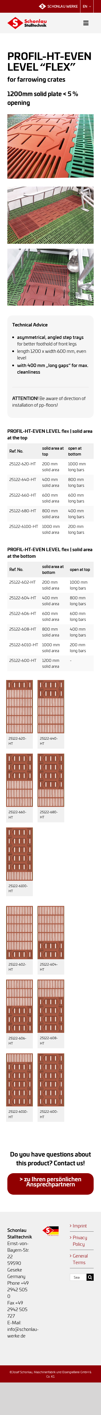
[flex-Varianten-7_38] (51, 908)
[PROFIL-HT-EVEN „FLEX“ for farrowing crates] (50, 116)
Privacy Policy (80, 1240)
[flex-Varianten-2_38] (51, 682)
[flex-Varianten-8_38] (19, 982)
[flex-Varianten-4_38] (51, 756)
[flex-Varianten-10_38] (19, 1055)
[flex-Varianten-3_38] (19, 756)
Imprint (80, 1226)
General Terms (80, 1259)
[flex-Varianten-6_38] (19, 908)
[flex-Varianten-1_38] (19, 682)
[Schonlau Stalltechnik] (27, 19)
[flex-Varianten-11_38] (51, 1055)
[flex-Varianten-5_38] (19, 829)
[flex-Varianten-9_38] (51, 982)
